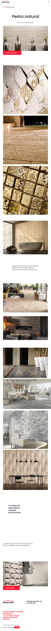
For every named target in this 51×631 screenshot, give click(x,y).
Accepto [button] (17, 627)
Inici (4, 7)
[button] (48, 1)
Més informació (11, 627)
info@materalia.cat (34, 601)
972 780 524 (31, 603)
